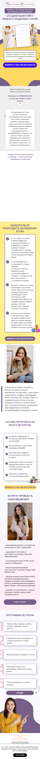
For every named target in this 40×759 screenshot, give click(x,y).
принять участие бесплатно (20, 65)
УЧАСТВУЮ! (20, 602)
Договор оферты (20, 736)
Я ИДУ (20, 693)
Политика (14, 735)
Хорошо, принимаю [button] (20, 755)
